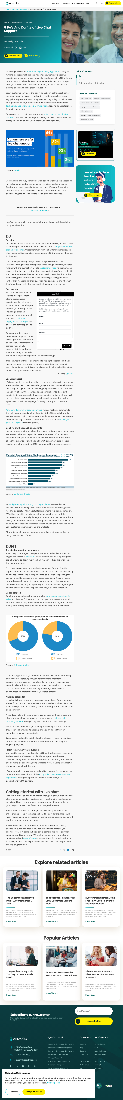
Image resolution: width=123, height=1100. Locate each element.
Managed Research (55, 1058)
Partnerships (84, 1065)
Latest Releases (100, 1051)
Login (102, 3)
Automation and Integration (58, 1068)
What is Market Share (87, 119)
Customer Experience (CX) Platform (61, 1044)
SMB (87, 3)
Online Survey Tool (86, 98)
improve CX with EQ (39, 211)
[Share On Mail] (25, 48)
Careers (83, 1051)
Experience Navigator (56, 1065)
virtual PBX (30, 557)
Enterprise (80, 3)
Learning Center (100, 1054)
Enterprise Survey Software (102, 98)
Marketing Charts (22, 494)
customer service (48, 268)
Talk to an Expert (100, 1061)
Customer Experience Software (90, 102)
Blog (73, 3)
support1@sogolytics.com (25, 1060)
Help (96, 1047)
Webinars (98, 1068)
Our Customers (85, 1061)
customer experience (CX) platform (44, 72)
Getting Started (100, 1044)
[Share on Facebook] (12, 48)
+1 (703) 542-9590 (22, 1055)
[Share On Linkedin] (20, 48)
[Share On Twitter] (16, 48)
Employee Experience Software (90, 107)
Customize (13, 1092)
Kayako (17, 171)
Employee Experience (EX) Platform (61, 1051)
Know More (11, 921)
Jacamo (70, 374)
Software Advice (21, 665)
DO (80, 76)
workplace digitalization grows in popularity (29, 505)
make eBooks (29, 838)
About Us (83, 1044)
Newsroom (84, 1058)
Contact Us (84, 1054)
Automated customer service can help (24, 410)
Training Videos (100, 1065)
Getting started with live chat (92, 83)
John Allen (19, 42)
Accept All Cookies (34, 1092)
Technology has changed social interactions (27, 106)
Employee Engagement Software (90, 115)
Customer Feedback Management (60, 1047)
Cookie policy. (53, 1083)
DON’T (81, 80)
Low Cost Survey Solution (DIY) (59, 1061)
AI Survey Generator (86, 111)
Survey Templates (101, 1058)
